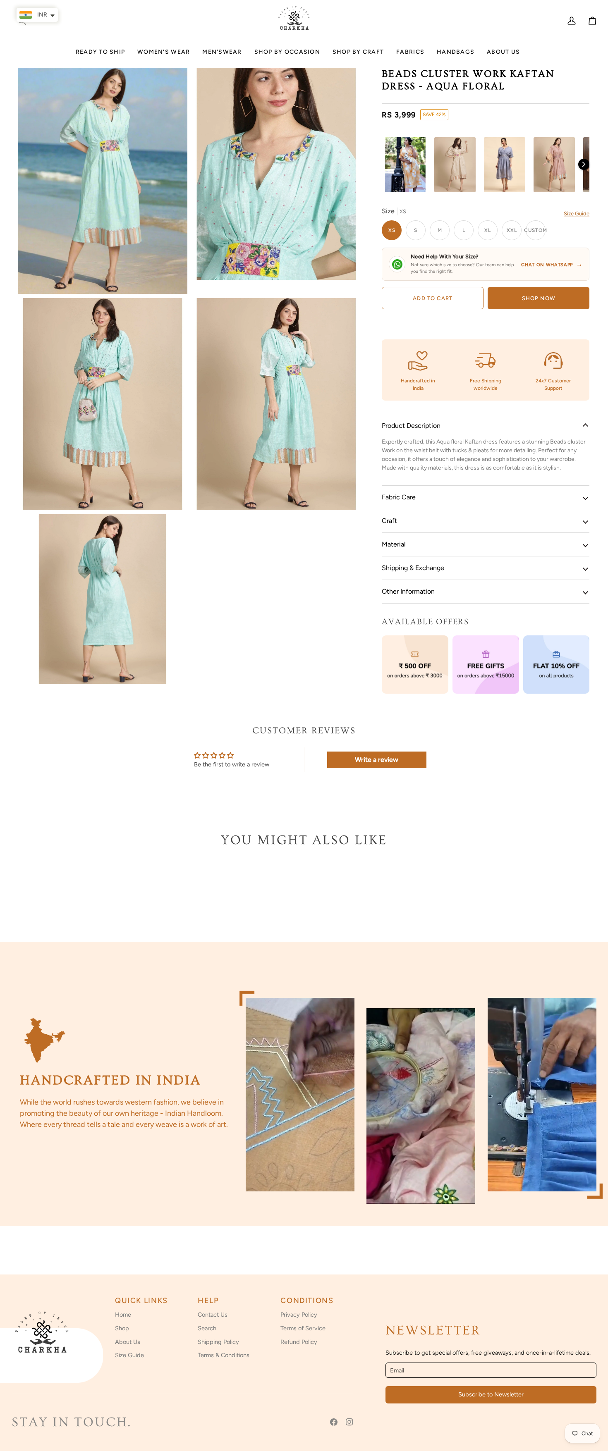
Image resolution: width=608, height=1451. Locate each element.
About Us (127, 1342)
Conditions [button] (306, 1300)
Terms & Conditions (223, 1355)
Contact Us (212, 1314)
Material (394, 544)
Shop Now (538, 298)
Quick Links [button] (141, 1300)
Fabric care (399, 497)
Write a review (376, 760)
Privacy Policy (298, 1314)
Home (123, 1314)
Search (207, 1328)
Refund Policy (298, 1342)
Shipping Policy (218, 1342)
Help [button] (208, 1300)
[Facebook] (334, 1422)
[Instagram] (349, 1422)
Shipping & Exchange (413, 568)
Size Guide (576, 213)
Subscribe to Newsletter (491, 1394)
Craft (389, 521)
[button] (163, 55)
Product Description (411, 426)
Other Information (408, 591)
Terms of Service (303, 1328)
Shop (122, 1328)
